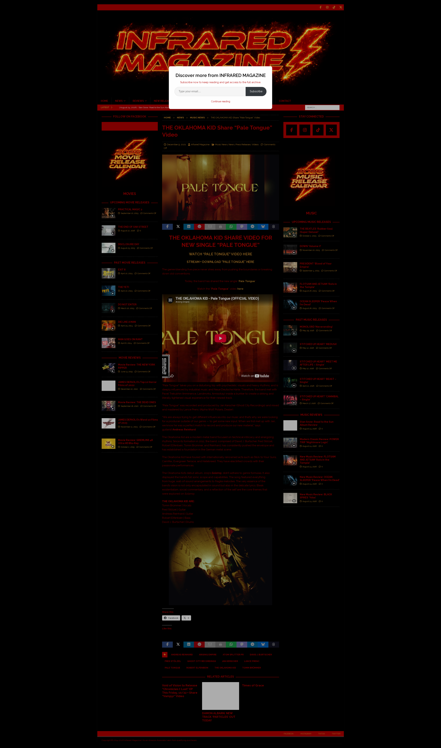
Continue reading (220, 101)
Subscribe (256, 91)
